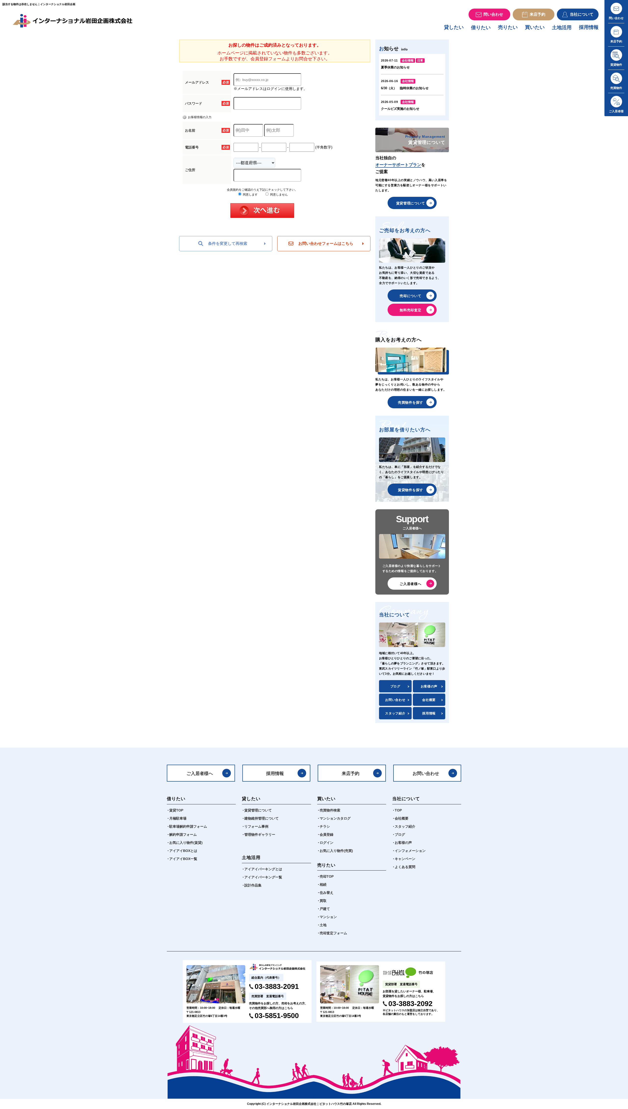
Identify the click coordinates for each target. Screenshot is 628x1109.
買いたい (535, 27)
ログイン (326, 843)
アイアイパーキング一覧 (263, 877)
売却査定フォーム (333, 933)
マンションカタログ (335, 818)
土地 (323, 925)
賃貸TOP (176, 810)
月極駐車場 (177, 818)
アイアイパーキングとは (263, 869)
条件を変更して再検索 (227, 243)
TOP (398, 810)
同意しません (278, 194)
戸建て (325, 909)
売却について (410, 296)
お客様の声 (429, 686)
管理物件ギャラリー (259, 834)
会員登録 (326, 834)
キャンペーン (405, 859)
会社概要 (429, 700)
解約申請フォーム (183, 834)
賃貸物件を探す (410, 490)
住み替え (326, 893)
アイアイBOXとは (183, 851)
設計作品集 (253, 885)
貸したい (454, 27)
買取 (323, 901)
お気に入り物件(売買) (336, 851)
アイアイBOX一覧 (183, 859)
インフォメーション (410, 851)
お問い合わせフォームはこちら (325, 243)
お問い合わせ (395, 700)
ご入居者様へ (410, 584)
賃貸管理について (410, 203)
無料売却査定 (410, 310)
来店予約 (350, 773)
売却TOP (327, 876)
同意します (250, 194)
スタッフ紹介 (395, 713)
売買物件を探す (410, 402)
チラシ (325, 826)
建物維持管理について (261, 818)
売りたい (508, 27)
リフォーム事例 (256, 826)
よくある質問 (405, 867)
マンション (328, 917)
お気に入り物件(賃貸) (186, 843)
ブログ (395, 686)
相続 (323, 884)
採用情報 (589, 27)
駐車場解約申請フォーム (188, 826)
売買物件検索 (330, 810)
